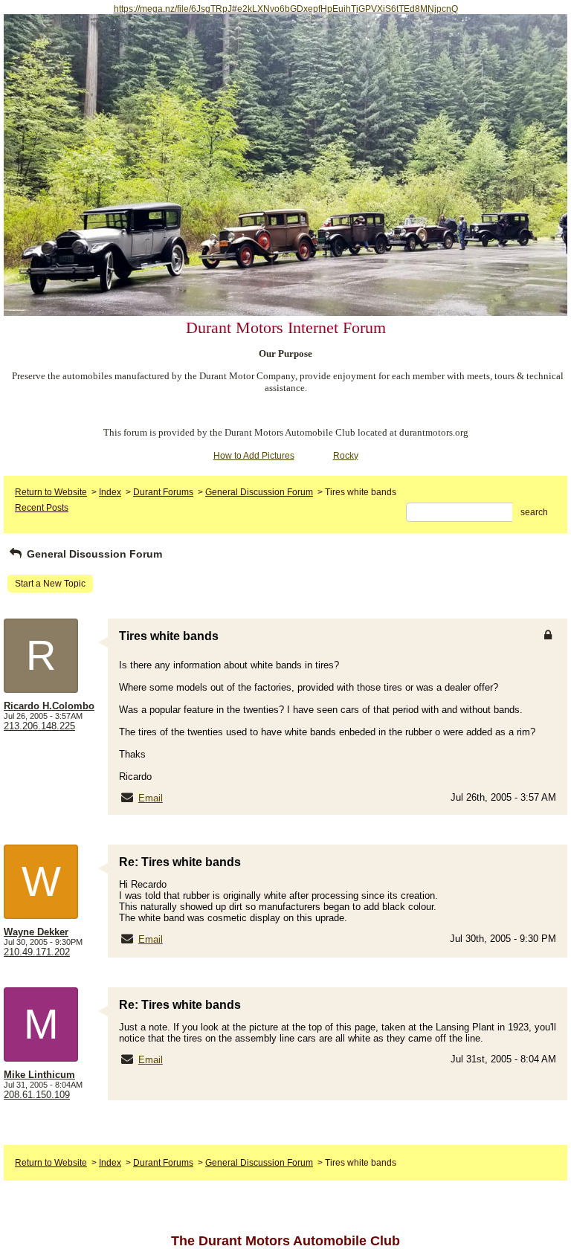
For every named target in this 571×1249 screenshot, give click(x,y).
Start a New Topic (50, 583)
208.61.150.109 (37, 1094)
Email (150, 798)
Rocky (345, 456)
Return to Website (51, 492)
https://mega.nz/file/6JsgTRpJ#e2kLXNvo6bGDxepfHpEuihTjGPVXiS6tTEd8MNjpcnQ (286, 9)
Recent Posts (41, 508)
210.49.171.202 (37, 952)
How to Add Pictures (253, 456)
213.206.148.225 (39, 726)
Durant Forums (163, 492)
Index (110, 492)
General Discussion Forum (259, 492)
